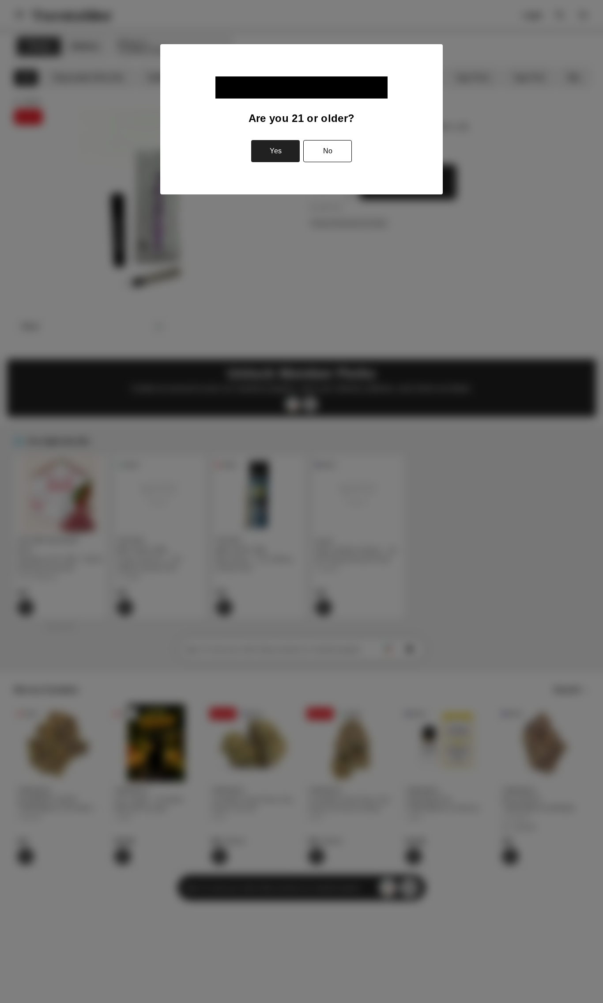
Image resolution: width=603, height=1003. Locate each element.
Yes (276, 151)
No (327, 151)
